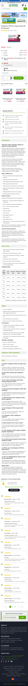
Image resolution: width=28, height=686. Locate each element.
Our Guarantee (18, 670)
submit (22, 617)
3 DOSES (5, 50)
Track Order (24, 0)
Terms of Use (21, 668)
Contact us (11, 666)
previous (26, 84)
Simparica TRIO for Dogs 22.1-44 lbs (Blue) (7, 99)
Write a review (14, 490)
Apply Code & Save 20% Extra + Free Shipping (15, 59)
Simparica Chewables (10, 642)
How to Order (17, 666)
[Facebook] (1, 661)
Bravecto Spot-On (5, 649)
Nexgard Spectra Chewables (14, 638)
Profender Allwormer (5, 647)
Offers (19, 675)
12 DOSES (5, 55)
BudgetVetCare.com (13, 683)
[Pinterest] (8, 661)
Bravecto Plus (21, 649)
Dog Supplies (5, 636)
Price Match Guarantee (13, 672)
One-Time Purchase (8, 63)
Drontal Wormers (13, 649)
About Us (6, 666)
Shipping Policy (6, 668)
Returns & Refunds (10, 670)
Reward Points (5, 673)
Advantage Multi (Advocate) (17, 647)
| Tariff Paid (14, 2)
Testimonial (18, 673)
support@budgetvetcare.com (11, 658)
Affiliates (23, 673)
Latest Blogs (12, 673)
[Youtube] (11, 661)
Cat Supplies (5, 645)
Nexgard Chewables (5, 640)
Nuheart (2, 642)
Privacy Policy (14, 668)
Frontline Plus (4, 638)
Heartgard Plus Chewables (16, 640)
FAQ (22, 666)
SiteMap (8, 675)
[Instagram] (6, 661)
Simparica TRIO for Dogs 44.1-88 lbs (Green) (20, 99)
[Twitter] (3, 661)
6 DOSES (5, 52)
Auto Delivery (14, 675)
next (27, 84)
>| (22, 606)
